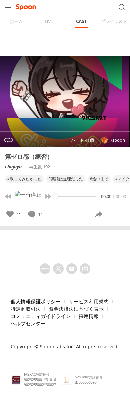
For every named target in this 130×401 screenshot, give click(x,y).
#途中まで (99, 179)
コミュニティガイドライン (41, 316)
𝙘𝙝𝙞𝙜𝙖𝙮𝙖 (13, 166)
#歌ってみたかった (24, 179)
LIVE (49, 21)
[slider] (55, 196)
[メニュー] (8, 7)
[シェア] (99, 214)
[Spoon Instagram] (85, 268)
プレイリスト (114, 21)
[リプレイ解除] (8, 140)
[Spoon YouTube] (71, 268)
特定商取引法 (26, 308)
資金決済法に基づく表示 (76, 308)
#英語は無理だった (65, 179)
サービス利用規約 (89, 301)
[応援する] (115, 214)
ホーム (16, 21)
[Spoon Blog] (45, 268)
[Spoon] (26, 7)
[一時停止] (28, 196)
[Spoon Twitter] (58, 268)
